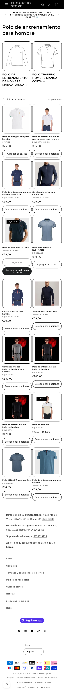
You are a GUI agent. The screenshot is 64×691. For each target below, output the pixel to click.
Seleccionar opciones (47, 153)
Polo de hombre (40, 424)
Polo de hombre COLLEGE (15, 247)
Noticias (10, 593)
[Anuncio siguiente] (58, 14)
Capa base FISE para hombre (12, 312)
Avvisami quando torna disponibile (17, 271)
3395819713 (40, 536)
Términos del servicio (25, 682)
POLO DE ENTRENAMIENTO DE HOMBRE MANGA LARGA (15, 79)
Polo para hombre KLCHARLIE (41, 248)
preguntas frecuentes (17, 601)
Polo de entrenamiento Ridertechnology (44, 368)
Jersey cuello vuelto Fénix (45, 311)
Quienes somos (14, 586)
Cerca (9, 558)
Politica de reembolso (17, 579)
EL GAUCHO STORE (29, 674)
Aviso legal (45, 687)
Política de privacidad (47, 678)
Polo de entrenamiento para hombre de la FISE (16, 193)
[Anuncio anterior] (5, 14)
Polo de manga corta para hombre (15, 137)
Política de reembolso (26, 678)
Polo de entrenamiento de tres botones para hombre (45, 137)
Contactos (11, 566)
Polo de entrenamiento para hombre (46, 481)
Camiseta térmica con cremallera (43, 193)
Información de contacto (27, 687)
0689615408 (37, 529)
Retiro (9, 608)
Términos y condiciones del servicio (25, 573)
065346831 (48, 519)
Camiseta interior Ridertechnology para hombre (13, 369)
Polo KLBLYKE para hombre (16, 480)
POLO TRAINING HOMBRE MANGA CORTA (44, 78)
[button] (6, 4)
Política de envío (44, 682)
